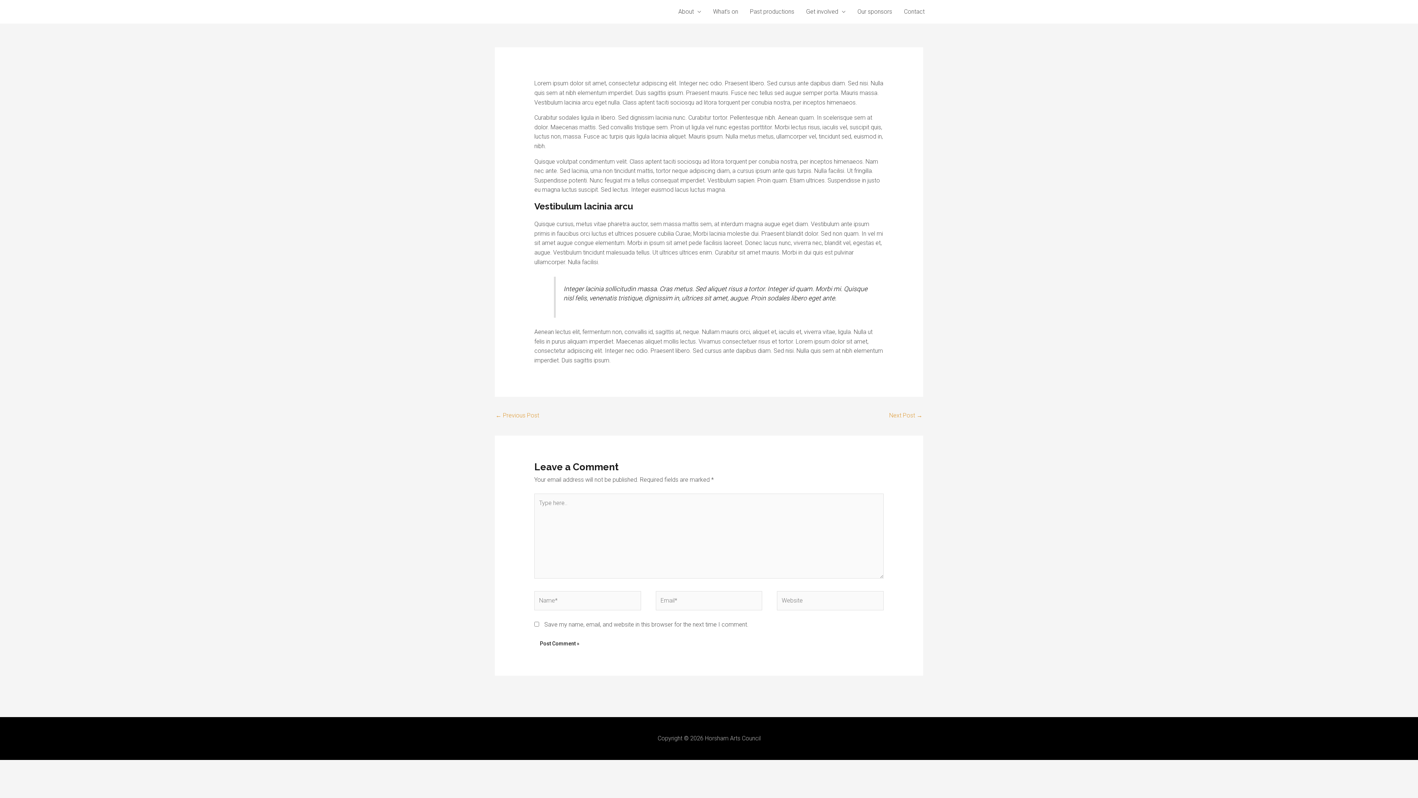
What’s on (725, 11)
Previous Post (517, 415)
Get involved (822, 11)
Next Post (905, 415)
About (686, 11)
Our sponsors (874, 11)
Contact (914, 11)
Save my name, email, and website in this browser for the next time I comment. (646, 624)
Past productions (772, 11)
